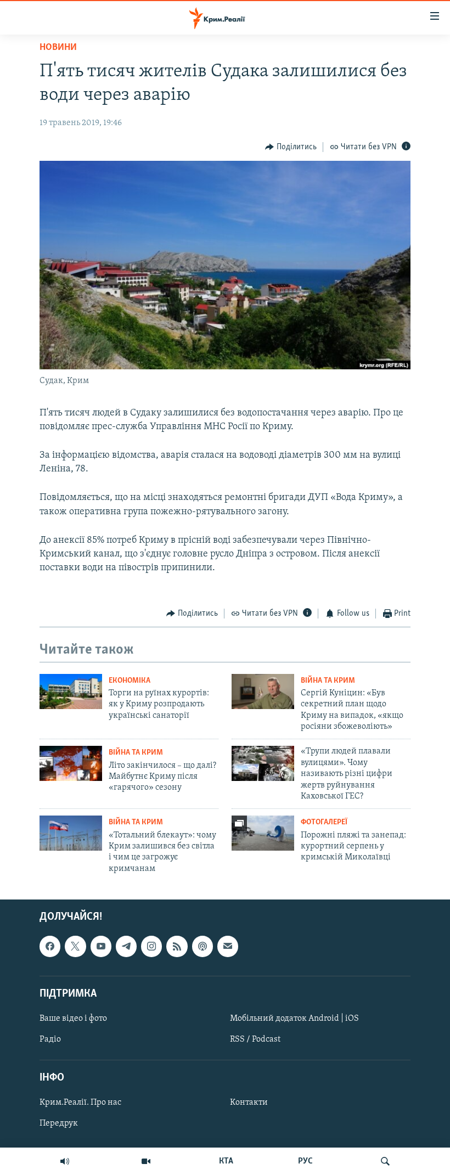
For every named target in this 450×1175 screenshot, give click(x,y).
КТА (226, 1161)
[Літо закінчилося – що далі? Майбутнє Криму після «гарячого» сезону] (71, 763)
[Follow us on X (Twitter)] (75, 946)
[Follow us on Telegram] (126, 946)
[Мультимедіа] (146, 1161)
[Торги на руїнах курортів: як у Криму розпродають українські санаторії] (71, 691)
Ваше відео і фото (73, 1018)
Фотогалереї (324, 822)
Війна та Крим (328, 681)
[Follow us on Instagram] (151, 946)
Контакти (249, 1103)
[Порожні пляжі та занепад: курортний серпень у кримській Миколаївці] (263, 833)
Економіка (129, 681)
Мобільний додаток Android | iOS (294, 1018)
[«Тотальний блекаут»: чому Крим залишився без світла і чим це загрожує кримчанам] (71, 833)
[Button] (291, 147)
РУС (305, 1161)
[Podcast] (202, 946)
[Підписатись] (227, 946)
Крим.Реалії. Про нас (80, 1103)
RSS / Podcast (255, 1039)
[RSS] (176, 946)
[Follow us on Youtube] (101, 946)
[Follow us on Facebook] (50, 946)
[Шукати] (385, 1161)
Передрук (59, 1124)
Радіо (50, 1039)
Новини (58, 48)
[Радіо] (64, 1161)
